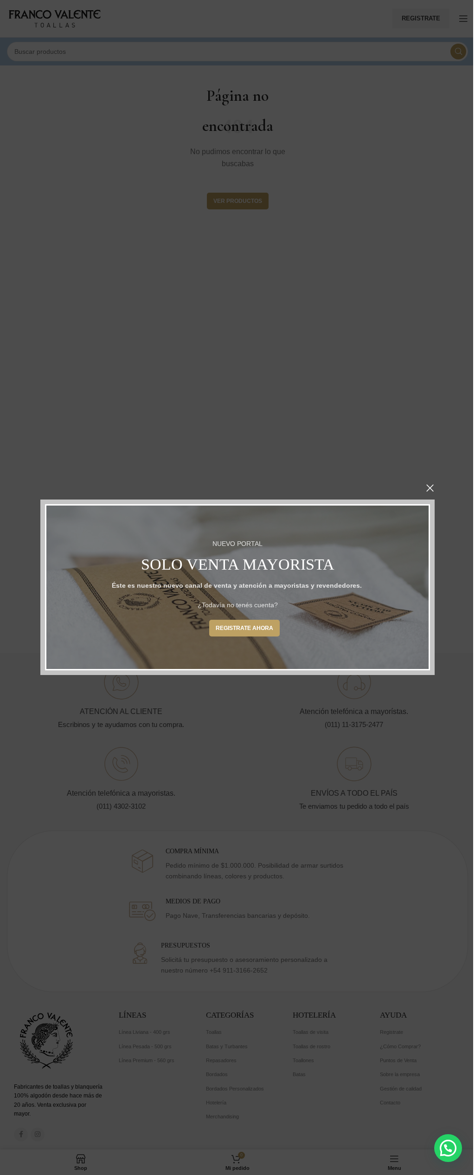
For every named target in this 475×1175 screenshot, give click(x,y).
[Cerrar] (430, 488)
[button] (448, 1148)
